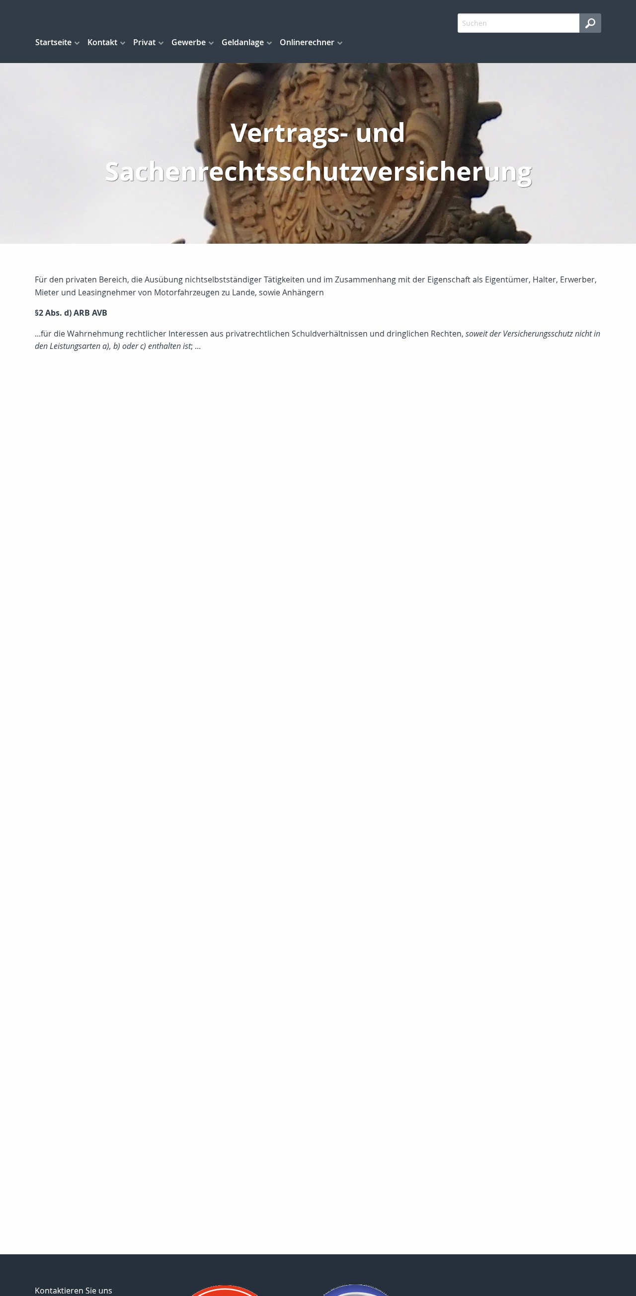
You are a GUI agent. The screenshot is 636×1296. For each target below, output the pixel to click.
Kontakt (102, 42)
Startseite (53, 42)
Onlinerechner (307, 42)
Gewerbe (188, 42)
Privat (144, 42)
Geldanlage (243, 42)
